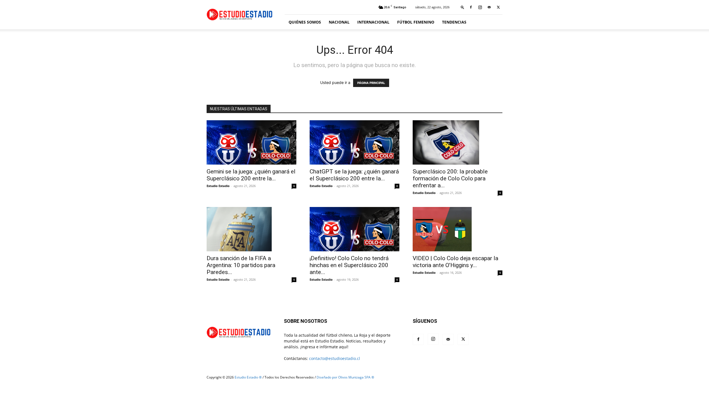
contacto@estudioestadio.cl (334, 358)
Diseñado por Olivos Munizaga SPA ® (345, 377)
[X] (498, 7)
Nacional (339, 22)
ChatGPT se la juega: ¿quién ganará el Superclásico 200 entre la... (354, 175)
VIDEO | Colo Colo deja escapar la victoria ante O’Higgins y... (455, 261)
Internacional (373, 22)
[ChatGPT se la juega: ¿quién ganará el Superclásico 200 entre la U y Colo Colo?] (354, 142)
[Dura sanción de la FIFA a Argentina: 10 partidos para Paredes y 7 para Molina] (251, 229)
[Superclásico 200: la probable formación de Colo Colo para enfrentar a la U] (457, 142)
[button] (462, 7)
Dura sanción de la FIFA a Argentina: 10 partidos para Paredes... (241, 265)
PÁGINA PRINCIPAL (371, 83)
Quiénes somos (305, 22)
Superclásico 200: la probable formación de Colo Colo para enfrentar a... (450, 178)
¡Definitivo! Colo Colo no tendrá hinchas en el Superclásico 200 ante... (349, 265)
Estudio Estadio (218, 186)
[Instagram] (480, 7)
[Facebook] (471, 7)
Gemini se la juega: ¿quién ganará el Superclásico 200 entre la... (251, 175)
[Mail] (489, 7)
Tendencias (454, 22)
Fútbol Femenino (415, 22)
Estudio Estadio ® (248, 377)
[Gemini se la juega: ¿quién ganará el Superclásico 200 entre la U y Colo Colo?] (251, 142)
